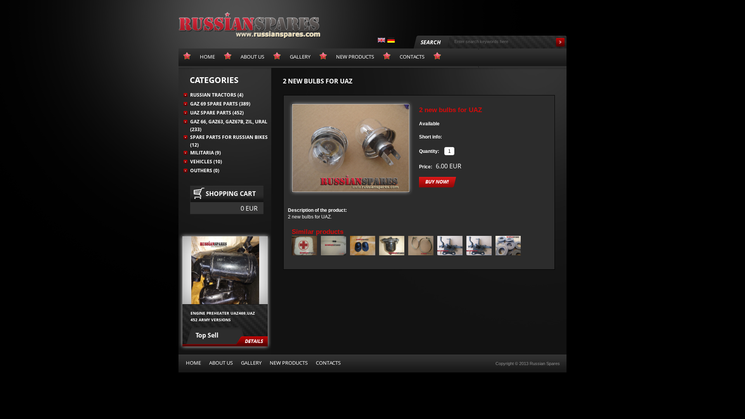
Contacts (328, 362)
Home (193, 362)
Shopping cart (231, 193)
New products (289, 362)
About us (221, 362)
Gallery (251, 362)
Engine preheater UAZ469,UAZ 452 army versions (223, 316)
